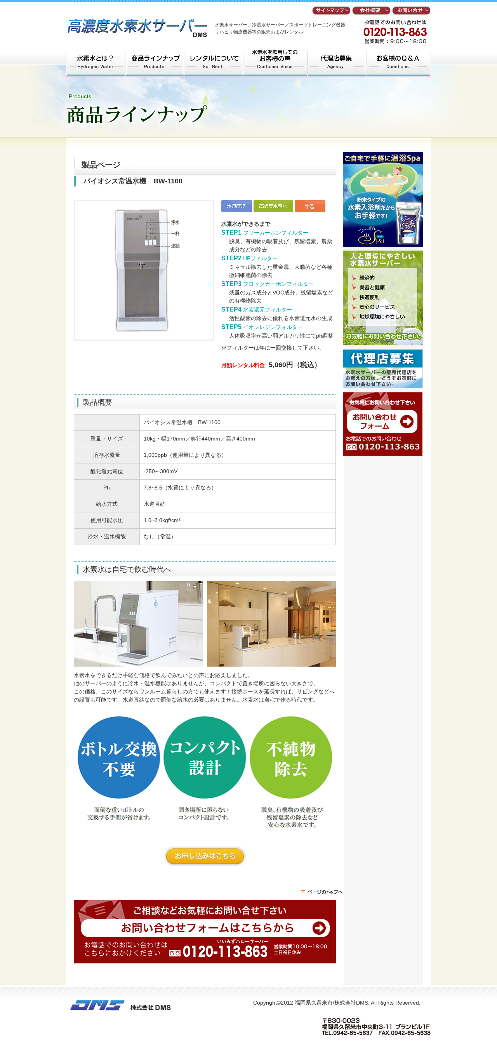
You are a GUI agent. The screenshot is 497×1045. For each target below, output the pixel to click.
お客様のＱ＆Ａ (399, 62)
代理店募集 (337, 62)
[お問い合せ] (411, 11)
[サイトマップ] (331, 11)
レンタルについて (213, 62)
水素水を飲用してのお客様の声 (275, 62)
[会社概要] (371, 11)
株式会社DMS (135, 25)
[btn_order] (205, 862)
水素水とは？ (95, 62)
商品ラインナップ (154, 62)
